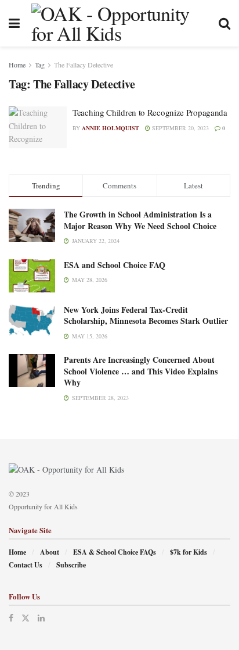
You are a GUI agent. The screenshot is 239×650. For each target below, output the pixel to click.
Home (17, 64)
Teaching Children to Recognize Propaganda (150, 112)
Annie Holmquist (110, 128)
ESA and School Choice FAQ (114, 265)
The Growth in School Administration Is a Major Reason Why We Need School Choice (140, 220)
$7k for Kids (188, 552)
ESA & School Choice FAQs (114, 552)
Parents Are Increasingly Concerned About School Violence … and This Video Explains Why (141, 370)
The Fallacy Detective (83, 64)
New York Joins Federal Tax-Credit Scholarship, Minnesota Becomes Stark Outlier (146, 315)
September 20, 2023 (179, 128)
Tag (40, 64)
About (49, 552)
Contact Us (25, 565)
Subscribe (71, 565)
